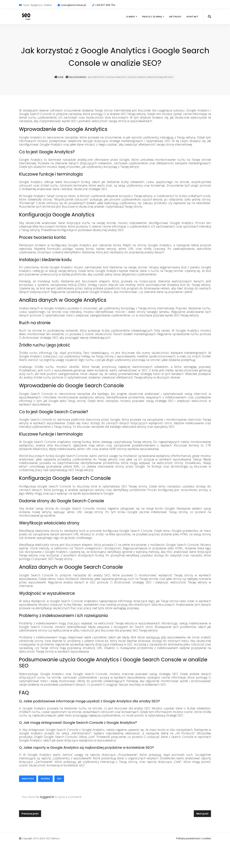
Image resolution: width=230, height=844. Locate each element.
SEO (59, 778)
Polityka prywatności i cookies (193, 838)
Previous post (30, 813)
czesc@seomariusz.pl (73, 5)
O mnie (130, 16)
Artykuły (175, 16)
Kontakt (193, 16)
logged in (47, 797)
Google (45, 778)
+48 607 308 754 (105, 5)
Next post (202, 813)
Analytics (28, 778)
